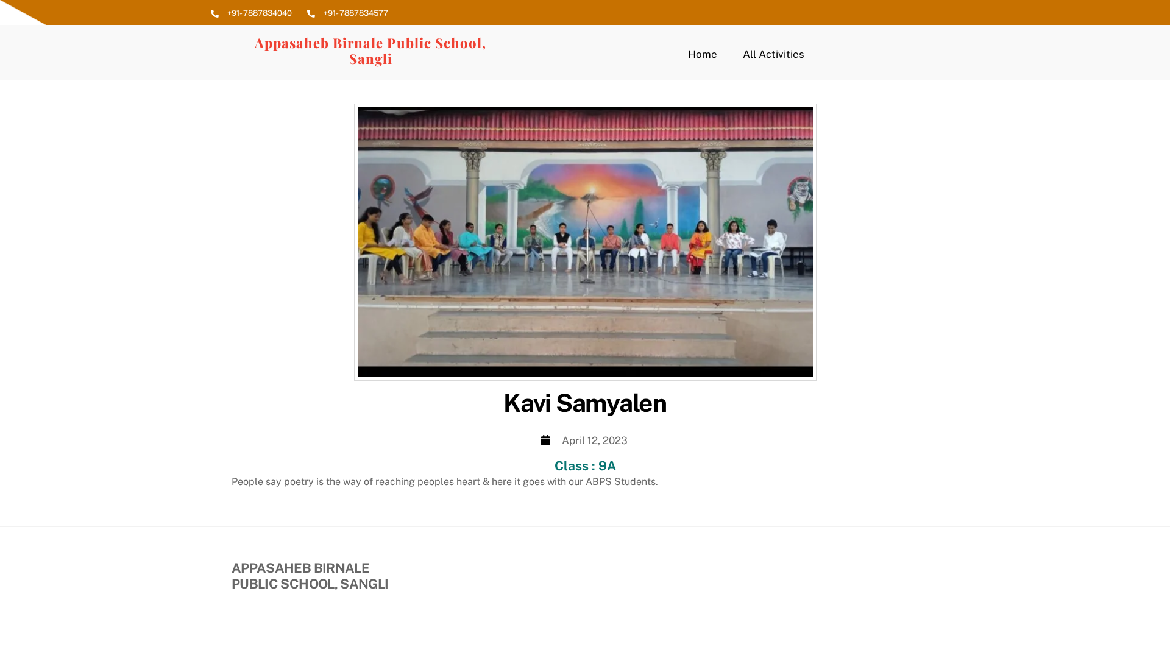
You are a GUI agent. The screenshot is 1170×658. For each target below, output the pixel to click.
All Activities (773, 54)
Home (702, 54)
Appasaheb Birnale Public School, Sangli (370, 51)
